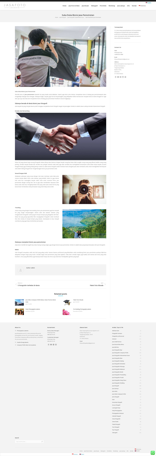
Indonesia (143, 5)
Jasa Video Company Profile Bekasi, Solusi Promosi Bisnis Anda (41, 301)
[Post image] (19, 302)
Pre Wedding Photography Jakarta (82, 309)
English (149, 2)
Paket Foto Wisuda (78, 300)
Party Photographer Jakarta (33, 309)
